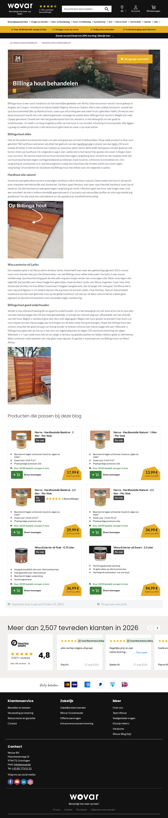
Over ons (118, 707)
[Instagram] (30, 782)
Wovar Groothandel (71, 712)
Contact (12, 723)
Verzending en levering (20, 712)
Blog (35, 43)
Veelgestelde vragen (124, 718)
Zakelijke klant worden (73, 707)
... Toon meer (140, 652)
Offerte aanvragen (70, 718)
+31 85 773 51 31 (22, 768)
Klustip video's (121, 723)
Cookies (68, 809)
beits (115, 143)
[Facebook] (11, 782)
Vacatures (118, 728)
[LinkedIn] (24, 782)
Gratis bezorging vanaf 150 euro (141, 29)
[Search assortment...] (107, 9)
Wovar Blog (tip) (122, 733)
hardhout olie (84, 143)
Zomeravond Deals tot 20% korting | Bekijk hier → (85, 35)
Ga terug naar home (21, 43)
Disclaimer (81, 809)
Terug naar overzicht (114, 604)
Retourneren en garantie (21, 718)
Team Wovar (120, 712)
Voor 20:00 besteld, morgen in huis (30, 29)
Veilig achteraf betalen (103, 29)
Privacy (57, 809)
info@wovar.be (22, 764)
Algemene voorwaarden (103, 809)
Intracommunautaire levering (76, 723)
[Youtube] (17, 782)
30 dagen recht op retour (67, 29)
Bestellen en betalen (19, 707)
